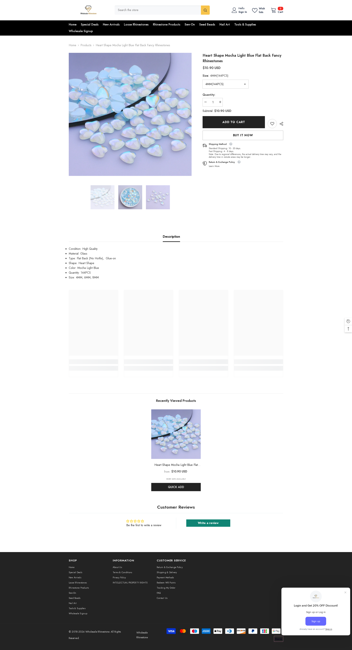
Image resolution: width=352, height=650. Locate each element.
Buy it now (243, 135)
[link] (272, 123)
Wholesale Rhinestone (97, 631)
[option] (130, 114)
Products (85, 45)
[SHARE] (280, 123)
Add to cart (233, 122)
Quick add (176, 487)
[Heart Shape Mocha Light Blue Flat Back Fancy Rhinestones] (176, 434)
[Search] (162, 10)
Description (171, 236)
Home (72, 45)
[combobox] (158, 10)
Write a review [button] (208, 523)
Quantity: (209, 95)
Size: (215, 76)
